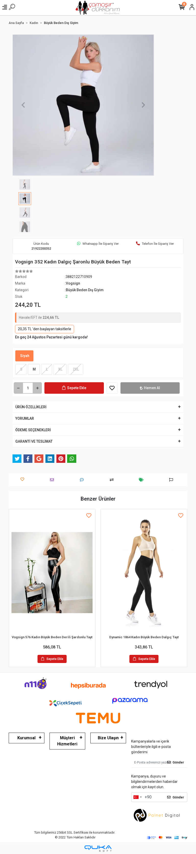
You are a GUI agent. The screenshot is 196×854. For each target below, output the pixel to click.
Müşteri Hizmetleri (67, 740)
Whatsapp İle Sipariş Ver (100, 244)
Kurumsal (26, 737)
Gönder (178, 762)
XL (60, 369)
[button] (23, 105)
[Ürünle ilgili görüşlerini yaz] (83, 480)
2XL (75, 369)
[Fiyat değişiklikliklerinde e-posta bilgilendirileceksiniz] (143, 480)
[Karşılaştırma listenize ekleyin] (112, 480)
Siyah (24, 356)
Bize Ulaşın (108, 737)
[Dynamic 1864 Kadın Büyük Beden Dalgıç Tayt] (144, 572)
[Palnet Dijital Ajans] (157, 815)
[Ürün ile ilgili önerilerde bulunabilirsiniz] (172, 480)
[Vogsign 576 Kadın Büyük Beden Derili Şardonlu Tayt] (52, 572)
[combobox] (137, 797)
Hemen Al (152, 388)
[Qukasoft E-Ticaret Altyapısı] (98, 848)
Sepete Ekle (76, 388)
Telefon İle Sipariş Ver (158, 244)
